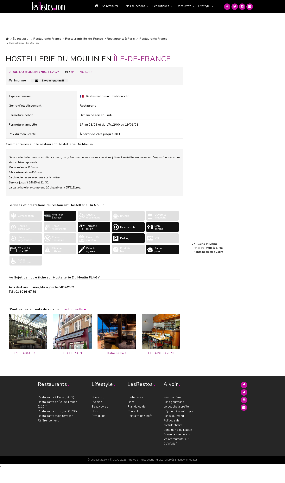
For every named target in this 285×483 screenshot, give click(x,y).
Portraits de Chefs (140, 416)
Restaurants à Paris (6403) (56, 397)
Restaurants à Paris (121, 39)
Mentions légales (187, 460)
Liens (131, 402)
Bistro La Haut (116, 353)
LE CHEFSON (72, 353)
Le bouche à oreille (176, 406)
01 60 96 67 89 (82, 72)
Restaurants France (47, 39)
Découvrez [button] (183, 6)
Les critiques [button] (160, 6)
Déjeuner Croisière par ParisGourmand (178, 413)
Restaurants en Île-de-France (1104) (57, 404)
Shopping (98, 397)
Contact (133, 411)
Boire (95, 411)
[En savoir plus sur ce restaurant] (28, 331)
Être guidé (98, 416)
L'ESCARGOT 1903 (27, 353)
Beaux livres (100, 406)
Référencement (48, 420)
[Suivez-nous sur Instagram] (242, 6)
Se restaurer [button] (110, 6)
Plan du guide (137, 406)
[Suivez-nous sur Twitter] (234, 6)
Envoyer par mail (52, 80)
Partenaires (135, 397)
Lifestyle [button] (204, 6)
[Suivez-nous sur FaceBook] (227, 6)
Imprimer (20, 80)
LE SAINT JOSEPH (161, 353)
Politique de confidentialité (173, 422)
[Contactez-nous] (249, 6)
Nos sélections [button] (135, 6)
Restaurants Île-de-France (84, 39)
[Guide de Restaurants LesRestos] (48, 6)
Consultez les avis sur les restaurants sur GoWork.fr (178, 439)
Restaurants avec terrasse (55, 416)
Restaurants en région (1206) (58, 411)
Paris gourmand (173, 402)
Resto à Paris (172, 397)
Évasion (97, 402)
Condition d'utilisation (177, 430)
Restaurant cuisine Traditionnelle (107, 96)
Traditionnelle (72, 309)
